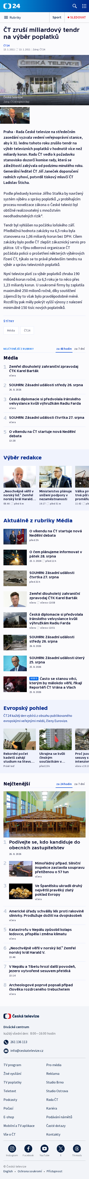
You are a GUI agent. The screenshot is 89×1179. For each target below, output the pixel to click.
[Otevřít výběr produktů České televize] (84, 6)
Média (11, 330)
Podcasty (10, 1099)
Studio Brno (55, 1082)
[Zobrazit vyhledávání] (74, 6)
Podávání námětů (59, 1117)
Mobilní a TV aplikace (19, 1125)
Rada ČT (52, 1099)
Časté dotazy (55, 1125)
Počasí (8, 1108)
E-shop (8, 1117)
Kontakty (53, 1134)
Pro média (53, 1065)
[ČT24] (11, 6)
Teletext (9, 1091)
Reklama (52, 1073)
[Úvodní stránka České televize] (21, 1015)
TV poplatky (12, 1082)
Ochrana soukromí (30, 1171)
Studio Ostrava (57, 1091)
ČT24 (6, 45)
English (8, 1171)
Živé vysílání (12, 1073)
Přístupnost (54, 1171)
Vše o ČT (9, 1134)
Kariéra (51, 1108)
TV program (12, 1065)
